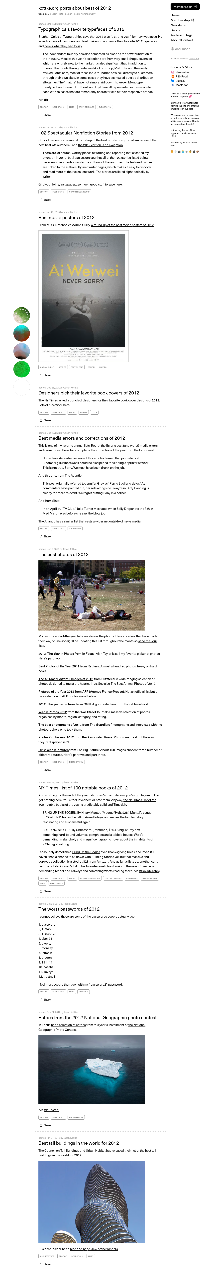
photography (89, 13)
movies (102, 367)
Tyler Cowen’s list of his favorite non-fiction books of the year (95, 866)
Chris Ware (132, 878)
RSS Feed (182, 76)
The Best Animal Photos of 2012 (133, 683)
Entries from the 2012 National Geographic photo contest (97, 1017)
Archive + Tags (182, 34)
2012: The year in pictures (57, 704)
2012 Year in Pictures (53, 749)
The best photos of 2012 (63, 554)
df (45, 99)
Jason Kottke (71, 24)
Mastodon (182, 85)
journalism (75, 528)
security (83, 991)
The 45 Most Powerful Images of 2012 (65, 678)
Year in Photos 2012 (52, 711)
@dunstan (51, 1109)
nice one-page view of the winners (94, 1248)
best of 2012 (58, 107)
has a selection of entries (68, 1024)
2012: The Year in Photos (56, 653)
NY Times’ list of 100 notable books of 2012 (83, 787)
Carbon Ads (194, 58)
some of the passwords (91, 916)
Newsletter (179, 24)
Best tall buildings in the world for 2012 (78, 1142)
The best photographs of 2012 (60, 724)
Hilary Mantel (149, 878)
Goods (175, 29)
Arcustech (189, 102)
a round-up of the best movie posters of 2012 (122, 224)
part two (54, 658)
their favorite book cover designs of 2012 (130, 400)
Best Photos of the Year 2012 (59, 666)
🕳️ (186, 151)
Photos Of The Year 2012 (56, 737)
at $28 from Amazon (94, 861)
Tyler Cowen (56, 883)
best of (53, 13)
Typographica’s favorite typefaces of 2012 (81, 28)
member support (179, 96)
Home (175, 14)
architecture (47, 1256)
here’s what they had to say (63, 46)
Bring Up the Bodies (86, 851)
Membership (181, 19)
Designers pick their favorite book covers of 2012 (88, 392)
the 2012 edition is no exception (100, 144)
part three (98, 754)
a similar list (70, 521)
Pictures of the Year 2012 (56, 691)
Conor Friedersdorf (79, 191)
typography (105, 107)
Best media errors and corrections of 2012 (81, 437)
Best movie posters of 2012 (66, 217)
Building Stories (113, 878)
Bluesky (180, 80)
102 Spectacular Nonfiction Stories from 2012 (85, 132)
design (68, 13)
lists (61, 13)
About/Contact (182, 39)
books (77, 13)
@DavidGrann (149, 870)
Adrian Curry (47, 367)
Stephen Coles (86, 107)
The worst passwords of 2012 (69, 908)
